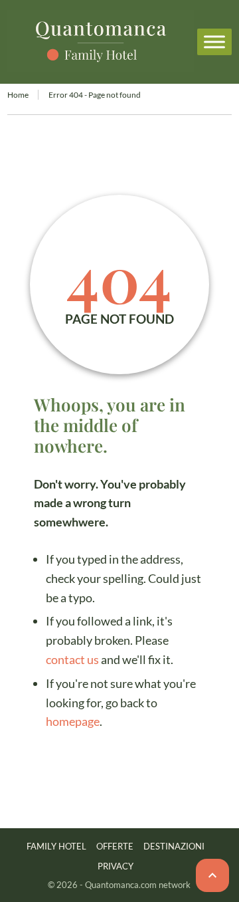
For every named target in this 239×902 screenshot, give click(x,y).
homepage (73, 721)
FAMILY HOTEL (56, 846)
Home (18, 95)
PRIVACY (115, 866)
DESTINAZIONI (173, 846)
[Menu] (214, 41)
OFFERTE (114, 846)
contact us (72, 659)
